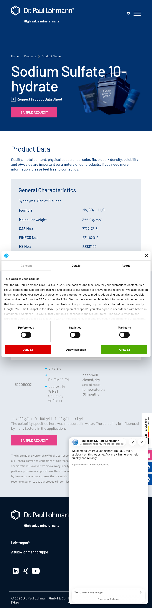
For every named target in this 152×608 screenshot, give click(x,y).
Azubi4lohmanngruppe (29, 552)
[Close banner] (146, 255)
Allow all (124, 349)
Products (30, 56)
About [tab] (126, 265)
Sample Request (34, 112)
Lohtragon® (20, 542)
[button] (137, 14)
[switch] (26, 335)
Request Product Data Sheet (39, 99)
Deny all (28, 349)
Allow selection (76, 349)
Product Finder (51, 56)
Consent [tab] (26, 265)
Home (15, 56)
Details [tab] (76, 265)
